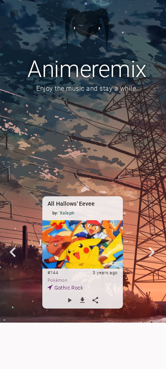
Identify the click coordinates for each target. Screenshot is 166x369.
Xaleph (67, 213)
